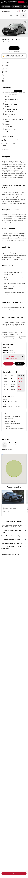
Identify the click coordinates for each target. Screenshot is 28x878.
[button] (17, 11)
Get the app (21, 2)
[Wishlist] (22, 11)
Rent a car (4, 554)
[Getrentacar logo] (5, 11)
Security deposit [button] (9, 90)
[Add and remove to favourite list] (22, 491)
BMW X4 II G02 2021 (13, 554)
